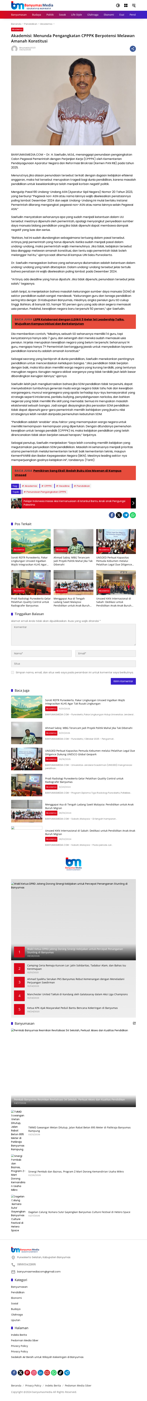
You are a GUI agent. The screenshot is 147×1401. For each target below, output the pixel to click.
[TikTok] (60, 1373)
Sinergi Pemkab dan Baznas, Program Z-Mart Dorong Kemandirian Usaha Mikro (76, 1171)
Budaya (15, 1309)
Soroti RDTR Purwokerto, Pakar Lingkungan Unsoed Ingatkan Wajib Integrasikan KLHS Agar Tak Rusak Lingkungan (29, 561)
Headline (64, 486)
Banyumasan (19, 1287)
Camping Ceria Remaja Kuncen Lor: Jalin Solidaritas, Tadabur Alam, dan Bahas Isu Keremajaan (76, 967)
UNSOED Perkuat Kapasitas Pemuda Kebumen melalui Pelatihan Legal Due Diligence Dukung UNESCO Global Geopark (116, 561)
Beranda (16, 1385)
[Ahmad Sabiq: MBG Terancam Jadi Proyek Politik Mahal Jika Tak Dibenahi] (73, 541)
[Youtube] (47, 1373)
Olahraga (17, 1314)
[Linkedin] (40, 1373)
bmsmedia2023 (27, 47)
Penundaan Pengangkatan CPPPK (46, 492)
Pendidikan (83, 486)
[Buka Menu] (126, 5)
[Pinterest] (27, 1373)
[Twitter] (119, 515)
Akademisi (31, 486)
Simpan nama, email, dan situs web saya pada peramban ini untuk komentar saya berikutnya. (75, 672)
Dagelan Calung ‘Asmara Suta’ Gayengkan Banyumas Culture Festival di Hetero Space (79, 1212)
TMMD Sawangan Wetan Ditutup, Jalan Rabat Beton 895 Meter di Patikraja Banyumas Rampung (79, 1129)
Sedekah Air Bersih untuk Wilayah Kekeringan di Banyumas (47, 1357)
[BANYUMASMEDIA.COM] (32, 5)
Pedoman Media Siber (24, 1340)
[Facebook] (112, 515)
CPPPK (48, 486)
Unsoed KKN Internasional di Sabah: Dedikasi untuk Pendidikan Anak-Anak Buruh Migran (113, 602)
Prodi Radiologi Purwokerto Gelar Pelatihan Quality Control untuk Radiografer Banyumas (31, 602)
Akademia (17, 29)
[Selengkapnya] (134, 1023)
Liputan (15, 1320)
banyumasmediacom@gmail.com (39, 1271)
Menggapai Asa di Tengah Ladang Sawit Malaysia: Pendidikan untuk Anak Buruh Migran (72, 602)
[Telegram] (126, 515)
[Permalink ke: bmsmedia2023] (15, 49)
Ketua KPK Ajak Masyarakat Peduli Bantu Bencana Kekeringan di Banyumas (72, 1008)
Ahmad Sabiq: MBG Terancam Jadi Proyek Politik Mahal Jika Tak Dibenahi (73, 561)
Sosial (14, 1303)
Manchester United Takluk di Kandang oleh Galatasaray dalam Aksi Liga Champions (77, 994)
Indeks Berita (19, 1335)
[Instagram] (34, 1373)
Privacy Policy (19, 1346)
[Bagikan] (133, 49)
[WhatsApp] (133, 515)
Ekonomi (16, 1298)
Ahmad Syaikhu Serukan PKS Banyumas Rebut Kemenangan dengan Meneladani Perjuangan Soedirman (75, 980)
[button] (118, 5)
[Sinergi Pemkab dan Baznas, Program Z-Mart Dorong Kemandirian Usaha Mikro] (18, 1173)
